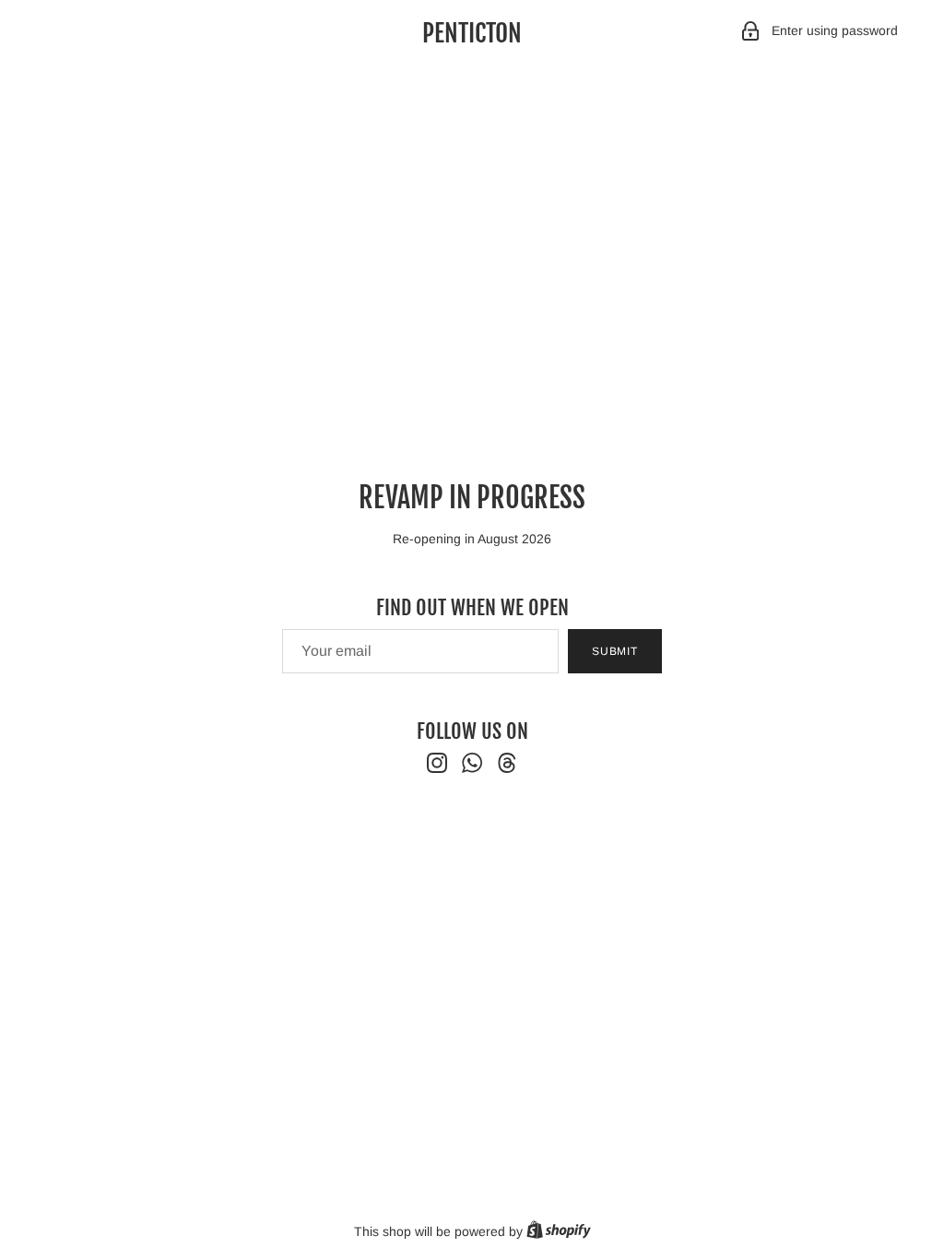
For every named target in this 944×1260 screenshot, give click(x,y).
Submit (615, 651)
